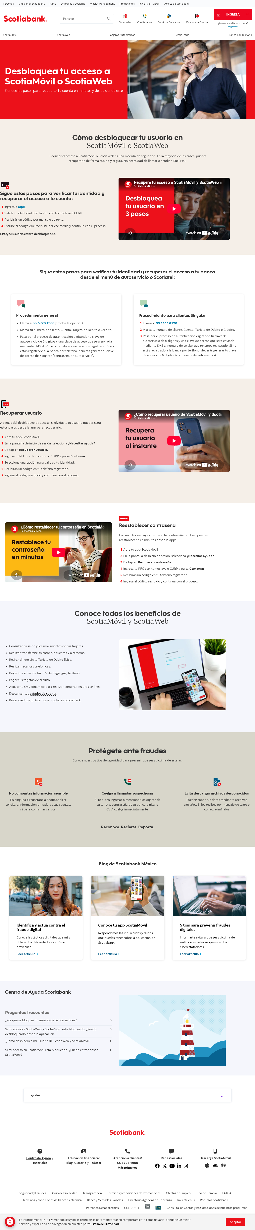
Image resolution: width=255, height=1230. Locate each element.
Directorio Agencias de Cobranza (150, 1200)
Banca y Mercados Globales (105, 1200)
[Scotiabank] (28, 18)
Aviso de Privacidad (64, 1193)
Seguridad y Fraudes (32, 1193)
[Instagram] (186, 1165)
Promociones (127, 3)
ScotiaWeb (63, 34)
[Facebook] (157, 1165)
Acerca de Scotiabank (176, 3)
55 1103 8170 (166, 323)
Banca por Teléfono (240, 34)
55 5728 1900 (43, 323)
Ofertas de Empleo (178, 1193)
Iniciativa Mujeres (149, 3)
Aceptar (235, 1222)
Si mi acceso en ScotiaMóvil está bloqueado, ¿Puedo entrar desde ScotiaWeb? (51, 1052)
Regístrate (233, 26)
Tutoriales (39, 1163)
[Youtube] (172, 1165)
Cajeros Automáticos (122, 34)
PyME (52, 3)
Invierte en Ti (186, 1200)
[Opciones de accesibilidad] (10, 1222)
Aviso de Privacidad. (106, 1224)
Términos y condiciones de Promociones (134, 1193)
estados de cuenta (43, 693)
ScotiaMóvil (10, 34)
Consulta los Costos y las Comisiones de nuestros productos (207, 1208)
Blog (69, 1163)
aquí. (22, 207)
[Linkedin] (179, 1165)
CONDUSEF (132, 1208)
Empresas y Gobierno (73, 3)
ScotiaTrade (182, 34)
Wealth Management (102, 3)
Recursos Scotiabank (214, 1200)
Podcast (95, 1163)
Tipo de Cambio (206, 1193)
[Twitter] (164, 1165)
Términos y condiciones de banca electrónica (52, 1200)
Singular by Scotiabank (32, 3)
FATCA (226, 1193)
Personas (8, 3)
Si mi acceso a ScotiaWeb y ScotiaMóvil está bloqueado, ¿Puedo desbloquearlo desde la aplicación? (50, 1031)
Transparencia (92, 1193)
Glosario (80, 1163)
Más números (127, 1167)
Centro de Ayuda (38, 1158)
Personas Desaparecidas (102, 1208)
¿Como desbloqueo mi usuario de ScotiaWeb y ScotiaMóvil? (47, 1041)
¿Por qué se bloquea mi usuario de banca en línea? (41, 1020)
